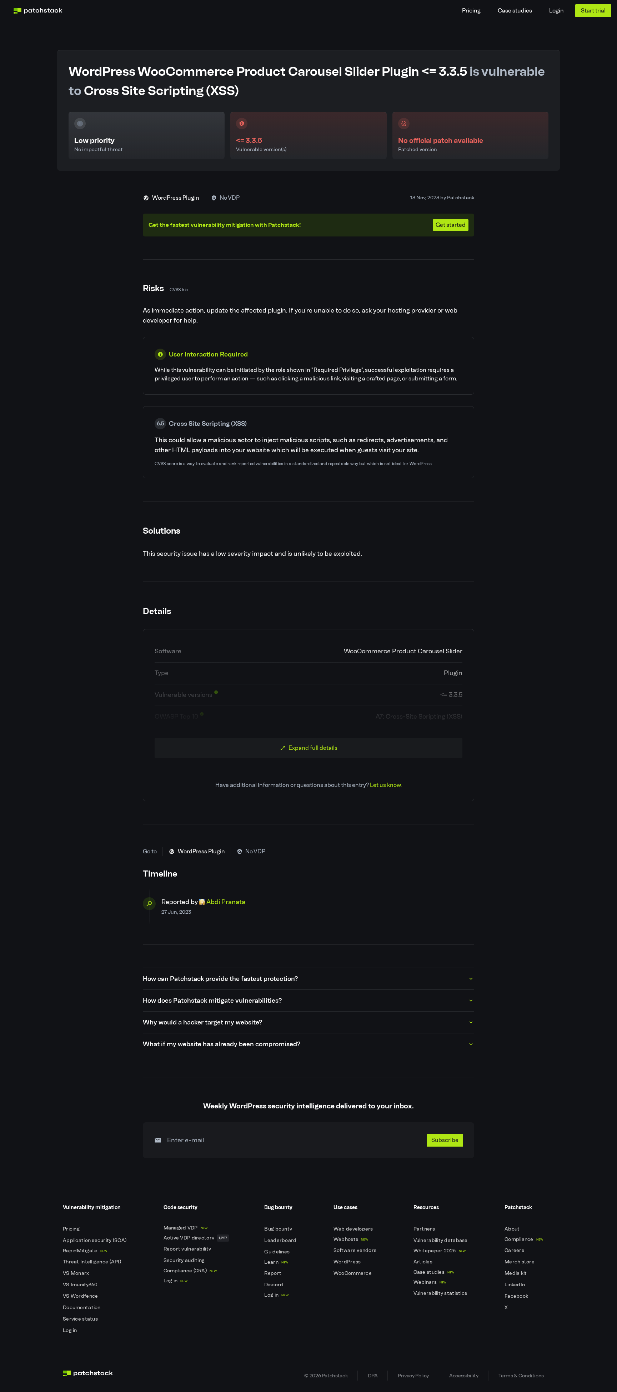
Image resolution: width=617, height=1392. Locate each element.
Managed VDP (186, 1228)
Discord (274, 1285)
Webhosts (350, 1239)
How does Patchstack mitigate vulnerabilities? (212, 1000)
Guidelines (277, 1252)
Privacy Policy (413, 1375)
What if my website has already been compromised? (221, 1044)
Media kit (516, 1273)
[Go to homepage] (88, 1376)
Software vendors (355, 1250)
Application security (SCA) (95, 1240)
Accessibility (463, 1375)
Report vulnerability (188, 1249)
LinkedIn (515, 1285)
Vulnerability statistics (440, 1293)
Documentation (82, 1307)
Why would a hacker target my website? (202, 1022)
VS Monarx (76, 1273)
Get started (451, 224)
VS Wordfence (81, 1296)
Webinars (430, 1282)
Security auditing (185, 1260)
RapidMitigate (85, 1251)
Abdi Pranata (225, 902)
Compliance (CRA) (190, 1271)
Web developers (353, 1229)
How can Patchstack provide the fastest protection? (220, 979)
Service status (81, 1319)
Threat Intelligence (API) (92, 1262)
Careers (515, 1250)
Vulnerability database (441, 1240)
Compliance (524, 1239)
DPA (372, 1375)
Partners (424, 1229)
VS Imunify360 (81, 1285)
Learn (276, 1262)
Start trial (593, 10)
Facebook (517, 1296)
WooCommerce (353, 1273)
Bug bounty (278, 1229)
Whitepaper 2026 (439, 1251)
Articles (423, 1262)
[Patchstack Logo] (38, 10)
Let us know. (386, 785)
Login (556, 10)
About (513, 1229)
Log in (70, 1330)
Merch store (520, 1262)
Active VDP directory (195, 1238)
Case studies (515, 10)
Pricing (471, 10)
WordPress (347, 1262)
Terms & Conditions (521, 1375)
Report (273, 1273)
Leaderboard (280, 1240)
